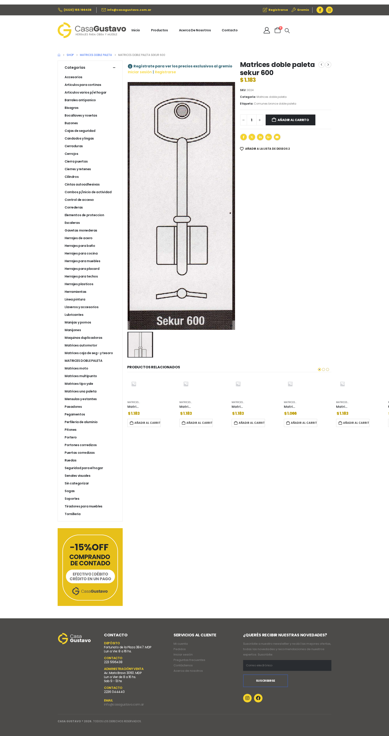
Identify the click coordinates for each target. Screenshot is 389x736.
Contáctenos (183, 665)
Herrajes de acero (79, 238)
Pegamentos (75, 414)
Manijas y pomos (78, 322)
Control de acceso (79, 199)
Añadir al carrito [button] (147, 423)
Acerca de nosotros (188, 671)
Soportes (72, 498)
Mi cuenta (181, 644)
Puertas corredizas (80, 452)
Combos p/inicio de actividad (88, 192)
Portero (71, 437)
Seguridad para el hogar (84, 468)
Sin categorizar (77, 483)
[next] (328, 65)
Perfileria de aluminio (81, 422)
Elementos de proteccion (84, 215)
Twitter (252, 137)
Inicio (135, 30)
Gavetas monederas (81, 230)
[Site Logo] (92, 30)
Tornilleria (72, 514)
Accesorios (73, 77)
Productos (159, 30)
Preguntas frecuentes (189, 660)
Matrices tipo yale (79, 383)
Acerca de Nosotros (195, 30)
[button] (287, 31)
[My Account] (267, 30)
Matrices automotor (81, 345)
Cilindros (72, 176)
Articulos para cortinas (83, 85)
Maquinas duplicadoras (83, 337)
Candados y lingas (79, 138)
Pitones (71, 429)
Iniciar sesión (140, 72)
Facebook (243, 137)
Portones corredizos (81, 445)
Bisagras (72, 107)
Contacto (229, 30)
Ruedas (70, 460)
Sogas (70, 491)
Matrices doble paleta (272, 97)
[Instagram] (329, 10)
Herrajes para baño (80, 245)
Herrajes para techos (81, 276)
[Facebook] (320, 10)
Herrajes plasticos (79, 284)
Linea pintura (75, 299)
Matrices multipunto (81, 376)
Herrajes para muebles (82, 261)
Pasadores (73, 406)
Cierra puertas (76, 161)
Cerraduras (74, 146)
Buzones (71, 123)
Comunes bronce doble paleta (275, 103)
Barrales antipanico (80, 100)
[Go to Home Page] (59, 55)
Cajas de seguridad (80, 130)
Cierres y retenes (78, 169)
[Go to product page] (133, 384)
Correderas (74, 207)
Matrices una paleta (81, 391)
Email (277, 137)
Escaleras (72, 222)
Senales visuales (77, 475)
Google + (268, 137)
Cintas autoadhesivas (82, 184)
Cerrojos (71, 153)
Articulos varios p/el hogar (85, 92)
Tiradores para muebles (83, 506)
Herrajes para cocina (81, 253)
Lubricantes (74, 314)
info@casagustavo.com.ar (124, 704)
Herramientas (75, 291)
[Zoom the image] (74, 636)
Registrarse (165, 72)
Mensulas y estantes (81, 399)
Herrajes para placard (82, 268)
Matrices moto (76, 368)
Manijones (73, 330)
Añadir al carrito (293, 120)
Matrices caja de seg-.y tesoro (89, 353)
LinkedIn (260, 137)
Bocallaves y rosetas (81, 115)
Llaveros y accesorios (81, 307)
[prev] (321, 65)
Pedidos (180, 649)
